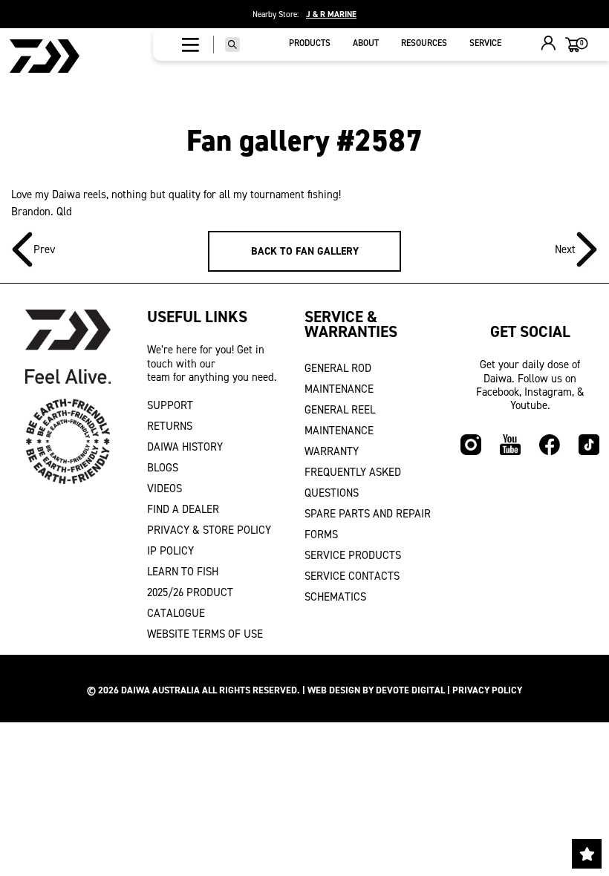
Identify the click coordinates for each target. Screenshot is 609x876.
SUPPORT (170, 405)
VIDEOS (164, 488)
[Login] (548, 44)
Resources (424, 43)
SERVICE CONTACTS (352, 576)
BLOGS (162, 467)
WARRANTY (331, 451)
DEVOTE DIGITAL (410, 690)
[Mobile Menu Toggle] (190, 44)
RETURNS (169, 426)
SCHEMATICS (335, 596)
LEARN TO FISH (182, 571)
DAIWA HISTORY (185, 446)
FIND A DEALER (183, 509)
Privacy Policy (487, 690)
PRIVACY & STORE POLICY (209, 530)
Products (309, 43)
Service (485, 43)
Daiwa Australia (160, 690)
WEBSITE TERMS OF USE (205, 634)
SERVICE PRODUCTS (352, 555)
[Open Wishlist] (587, 854)
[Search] (232, 44)
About (366, 43)
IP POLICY (170, 550)
